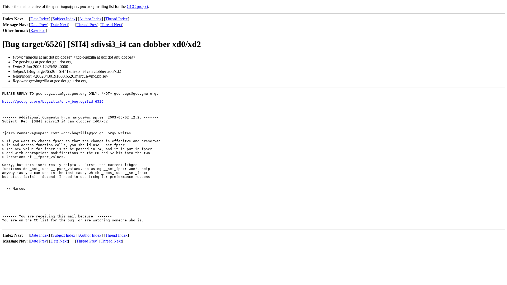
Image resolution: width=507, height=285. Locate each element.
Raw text (37, 30)
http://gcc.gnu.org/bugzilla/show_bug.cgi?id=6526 (53, 101)
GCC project (137, 6)
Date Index (39, 19)
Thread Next (111, 24)
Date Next (59, 24)
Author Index (90, 19)
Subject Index (64, 19)
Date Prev (38, 24)
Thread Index (116, 19)
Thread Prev (87, 24)
